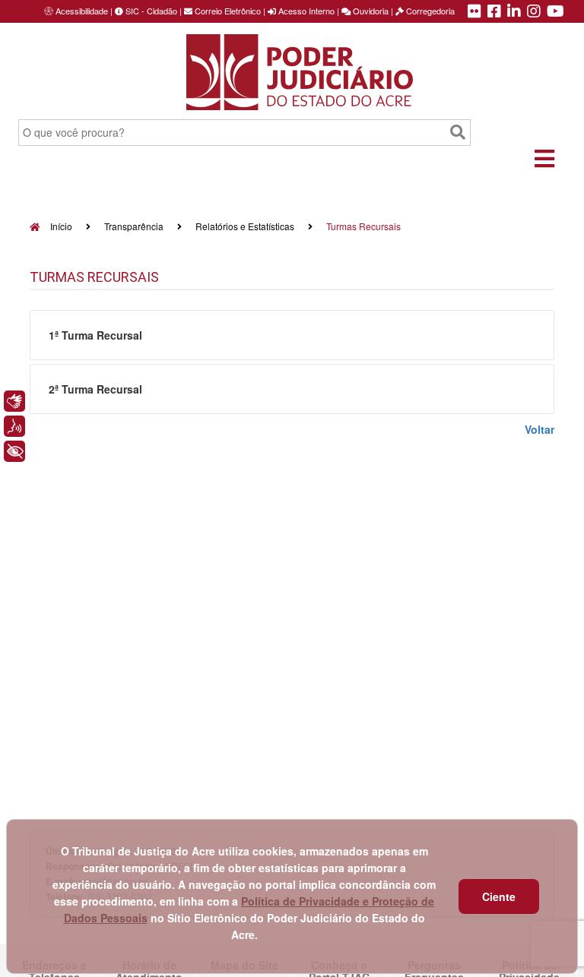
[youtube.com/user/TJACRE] (555, 12)
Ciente (499, 896)
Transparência (133, 226)
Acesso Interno (305, 11)
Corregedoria (429, 11)
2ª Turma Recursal (95, 389)
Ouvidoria (370, 11)
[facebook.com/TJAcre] (494, 12)
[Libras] (14, 401)
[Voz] (14, 426)
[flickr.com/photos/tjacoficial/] (474, 12)
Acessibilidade (82, 11)
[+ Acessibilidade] (14, 451)
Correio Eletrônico (226, 11)
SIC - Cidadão (150, 11)
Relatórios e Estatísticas (244, 226)
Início (60, 226)
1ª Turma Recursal (95, 335)
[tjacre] (514, 12)
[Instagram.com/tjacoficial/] (533, 12)
